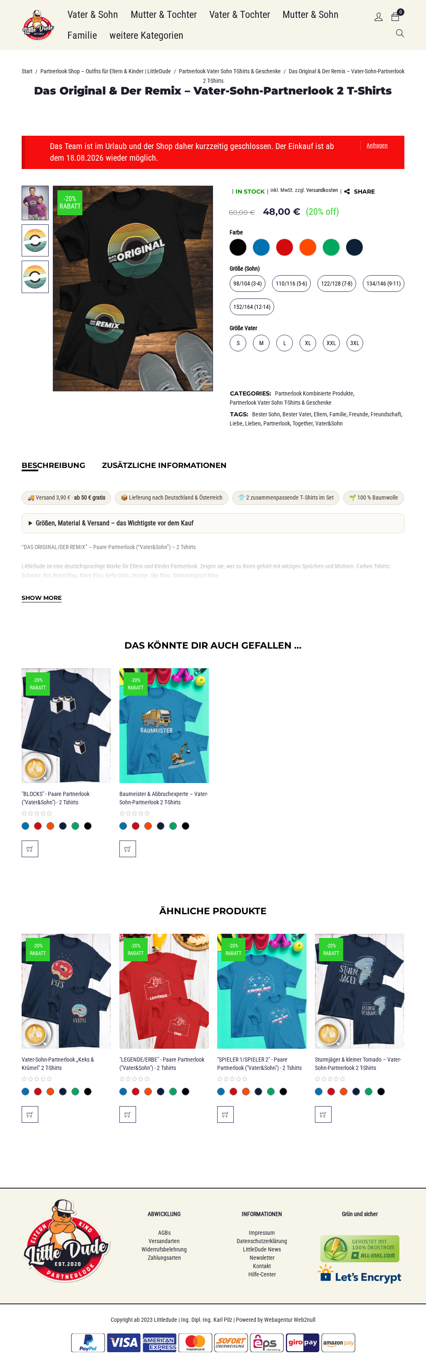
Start (27, 71)
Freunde (358, 414)
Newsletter (262, 1257)
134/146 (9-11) (384, 283)
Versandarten (164, 1241)
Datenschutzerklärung (262, 1241)
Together (302, 423)
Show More (42, 598)
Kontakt (262, 1266)
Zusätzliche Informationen (164, 465)
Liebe (236, 423)
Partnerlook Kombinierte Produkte (314, 393)
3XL (354, 343)
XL (308, 343)
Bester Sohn (266, 414)
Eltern (320, 414)
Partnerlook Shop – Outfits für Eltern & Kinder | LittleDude (105, 71)
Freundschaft (386, 414)
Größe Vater (243, 328)
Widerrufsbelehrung (164, 1249)
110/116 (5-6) (291, 283)
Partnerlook (276, 423)
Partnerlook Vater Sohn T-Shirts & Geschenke (230, 71)
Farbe (236, 232)
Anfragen (377, 145)
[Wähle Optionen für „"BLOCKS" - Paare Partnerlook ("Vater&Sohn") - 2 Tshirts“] (30, 849)
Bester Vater (296, 414)
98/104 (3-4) (247, 283)
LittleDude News (262, 1249)
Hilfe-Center (262, 1274)
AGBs (164, 1232)
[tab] (53, 465)
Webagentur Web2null (289, 1319)
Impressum (262, 1232)
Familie (338, 414)
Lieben (253, 423)
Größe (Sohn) (245, 268)
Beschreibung (53, 465)
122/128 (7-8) (336, 283)
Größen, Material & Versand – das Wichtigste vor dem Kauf (114, 523)
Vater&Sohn (329, 423)
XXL (331, 343)
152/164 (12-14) (251, 306)
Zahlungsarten (164, 1257)
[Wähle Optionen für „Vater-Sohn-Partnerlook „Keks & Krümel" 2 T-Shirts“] (30, 1114)
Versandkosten (322, 190)
